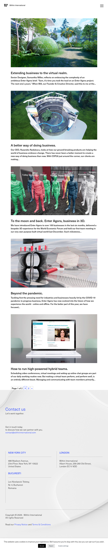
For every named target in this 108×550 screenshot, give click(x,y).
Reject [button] (51, 546)
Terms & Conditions (41, 524)
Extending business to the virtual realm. (39, 73)
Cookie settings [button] (63, 546)
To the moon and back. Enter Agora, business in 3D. (48, 220)
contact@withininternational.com (20, 432)
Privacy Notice (21, 524)
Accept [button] (42, 546)
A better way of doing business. (33, 145)
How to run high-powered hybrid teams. (39, 368)
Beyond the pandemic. (27, 293)
